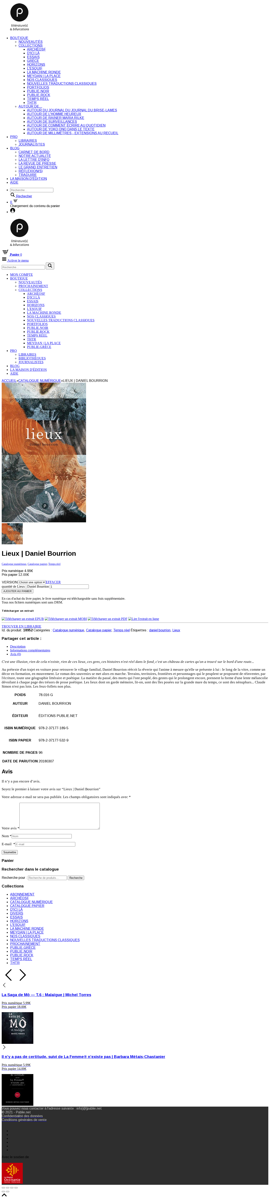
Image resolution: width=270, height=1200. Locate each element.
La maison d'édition (28, 178)
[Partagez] (7, 1187)
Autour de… (30, 106)
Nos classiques (42, 80)
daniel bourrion (159, 630)
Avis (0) (15, 654)
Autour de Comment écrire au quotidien (66, 125)
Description (18, 646)
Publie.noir (38, 91)
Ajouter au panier (17, 591)
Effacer (53, 582)
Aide (14, 182)
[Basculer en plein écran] (12, 1187)
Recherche (75, 877)
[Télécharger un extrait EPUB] (23, 619)
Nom (7, 836)
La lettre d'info (34, 159)
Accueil (9, 380)
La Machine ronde (44, 72)
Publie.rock (38, 95)
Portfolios (38, 87)
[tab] (139, 646)
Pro (14, 137)
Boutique (19, 38)
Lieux (176, 630)
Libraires (28, 140)
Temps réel (38, 99)
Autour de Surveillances (52, 121)
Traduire (28, 175)
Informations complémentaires (30, 650)
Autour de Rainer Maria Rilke (55, 118)
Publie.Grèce (39, 347)
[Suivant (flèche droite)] (7, 1191)
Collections (31, 45)
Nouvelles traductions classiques (62, 83)
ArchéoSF (36, 49)
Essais (33, 57)
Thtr (31, 102)
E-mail (8, 844)
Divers (16, 913)
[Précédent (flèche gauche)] (3, 1191)
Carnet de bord (34, 152)
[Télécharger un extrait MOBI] (66, 619)
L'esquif (34, 68)
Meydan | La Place (44, 76)
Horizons (36, 64)
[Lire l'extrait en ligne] (143, 619)
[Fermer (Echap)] (3, 1187)
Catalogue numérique (39, 380)
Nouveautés (31, 42)
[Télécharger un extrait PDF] (107, 619)
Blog (14, 148)
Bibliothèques (32, 358)
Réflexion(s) (31, 171)
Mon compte (21, 274)
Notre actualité (35, 156)
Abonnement (22, 894)
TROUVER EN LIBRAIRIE (21, 626)
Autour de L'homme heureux (54, 114)
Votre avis (10, 828)
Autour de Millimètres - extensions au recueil (72, 133)
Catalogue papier (37, 563)
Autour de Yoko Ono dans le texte (60, 129)
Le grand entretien (38, 167)
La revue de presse (37, 163)
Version (10, 582)
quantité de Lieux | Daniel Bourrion (25, 586)
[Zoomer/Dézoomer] (16, 1187)
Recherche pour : (14, 877)
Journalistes (32, 144)
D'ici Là (33, 53)
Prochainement (33, 286)
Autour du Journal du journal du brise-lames (72, 110)
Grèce (33, 61)
